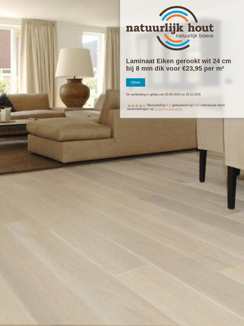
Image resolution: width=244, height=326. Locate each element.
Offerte (135, 82)
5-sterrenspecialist (168, 109)
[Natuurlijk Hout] (170, 50)
